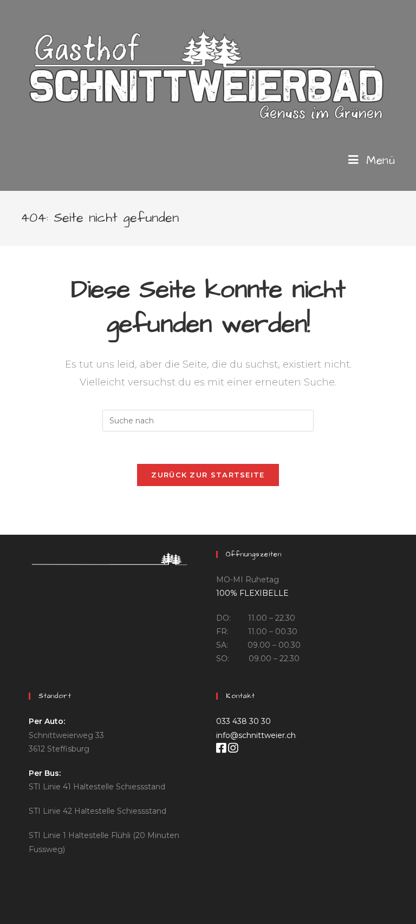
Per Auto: (47, 721)
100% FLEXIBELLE (252, 593)
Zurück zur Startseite (207, 474)
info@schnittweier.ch (256, 735)
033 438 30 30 (243, 721)
